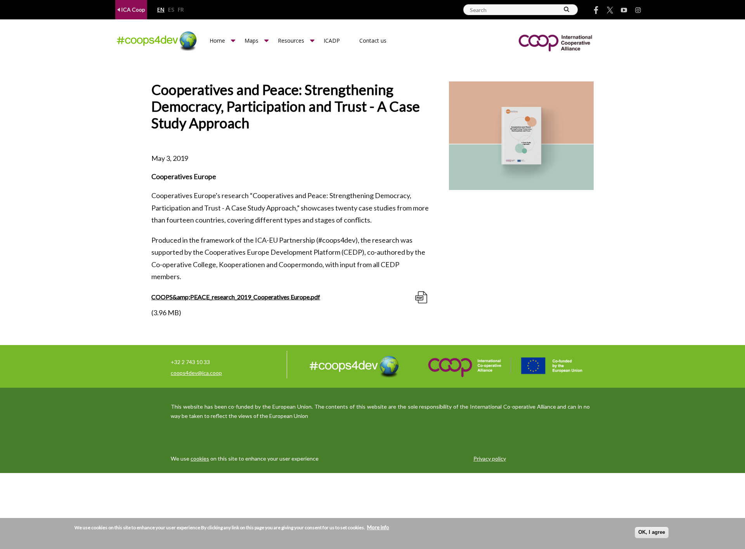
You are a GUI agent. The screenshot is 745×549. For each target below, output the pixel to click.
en (161, 10)
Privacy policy (489, 458)
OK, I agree (651, 532)
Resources (291, 40)
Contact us (372, 40)
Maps (251, 40)
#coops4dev (336, 240)
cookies (200, 458)
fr (181, 10)
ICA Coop (132, 9)
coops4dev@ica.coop (196, 372)
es (171, 10)
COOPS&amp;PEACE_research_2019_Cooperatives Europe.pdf (235, 296)
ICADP (332, 40)
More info (378, 527)
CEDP (352, 252)
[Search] (567, 9)
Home (217, 40)
